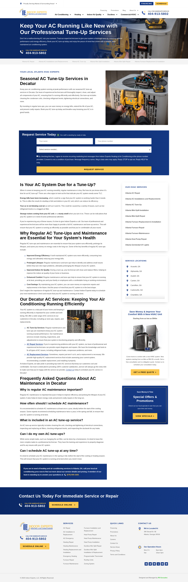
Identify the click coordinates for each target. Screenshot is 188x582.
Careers (113, 539)
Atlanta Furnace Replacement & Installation (150, 61)
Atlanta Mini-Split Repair (122, 61)
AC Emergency (68, 538)
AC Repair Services (35, 344)
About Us (133, 10)
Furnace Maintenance (70, 564)
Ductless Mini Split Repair (93, 546)
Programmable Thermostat (93, 556)
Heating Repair (68, 542)
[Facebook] (146, 564)
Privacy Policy (115, 551)
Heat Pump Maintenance (92, 538)
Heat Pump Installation (92, 542)
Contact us (70, 370)
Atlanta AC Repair (28, 61)
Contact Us (114, 543)
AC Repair (66, 528)
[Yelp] (158, 564)
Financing (103, 10)
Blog (124, 10)
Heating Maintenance (70, 546)
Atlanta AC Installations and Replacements (53, 61)
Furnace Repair (68, 560)
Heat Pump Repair (90, 534)
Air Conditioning (61, 14)
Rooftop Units (88, 560)
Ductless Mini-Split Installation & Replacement (93, 551)
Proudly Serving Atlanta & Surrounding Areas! (39, 3)
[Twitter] (150, 564)
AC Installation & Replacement (69, 533)
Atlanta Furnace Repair (134, 228)
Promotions (115, 10)
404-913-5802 (158, 13)
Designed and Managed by (153, 578)
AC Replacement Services (37, 354)
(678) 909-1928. (73, 475)
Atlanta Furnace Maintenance (137, 233)
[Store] (154, 564)
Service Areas (115, 547)
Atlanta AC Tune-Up (79, 61)
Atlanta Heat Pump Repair (136, 239)
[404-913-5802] (144, 13)
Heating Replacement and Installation (72, 551)
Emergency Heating (70, 556)
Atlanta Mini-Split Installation (100, 61)
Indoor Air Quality (94, 14)
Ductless (111, 14)
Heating (78, 14)
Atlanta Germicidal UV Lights (137, 245)
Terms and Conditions (117, 554)
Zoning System (89, 564)
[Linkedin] (166, 564)
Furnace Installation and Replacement (92, 529)
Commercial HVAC (128, 14)
